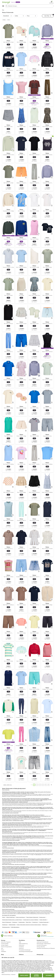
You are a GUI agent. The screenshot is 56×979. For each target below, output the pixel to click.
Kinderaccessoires (6, 927)
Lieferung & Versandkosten (42, 942)
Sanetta (27, 912)
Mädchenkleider (12, 924)
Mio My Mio (28, 842)
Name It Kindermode (6, 922)
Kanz (48, 804)
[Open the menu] (3, 6)
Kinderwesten (42, 917)
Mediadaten (3, 951)
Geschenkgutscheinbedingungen (26, 951)
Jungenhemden (16, 892)
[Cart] (13, 36)
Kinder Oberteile (43, 919)
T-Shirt (14, 842)
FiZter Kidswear (38, 854)
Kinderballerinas (49, 845)
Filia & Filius (23, 912)
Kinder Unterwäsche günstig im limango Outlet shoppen (29, 924)
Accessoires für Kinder (6, 827)
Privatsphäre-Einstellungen (24, 950)
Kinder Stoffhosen (38, 819)
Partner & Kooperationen (6, 946)
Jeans (11, 898)
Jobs (2, 948)
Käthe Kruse (33, 912)
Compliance (21, 946)
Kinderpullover (40, 862)
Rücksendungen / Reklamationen (44, 943)
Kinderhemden (26, 816)
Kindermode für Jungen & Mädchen (30, 919)
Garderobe (13, 871)
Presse (2, 950)
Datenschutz (21, 945)
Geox (32, 854)
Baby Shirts (28, 922)
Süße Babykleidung (15, 927)
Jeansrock (5, 842)
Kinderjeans (42, 808)
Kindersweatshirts (27, 887)
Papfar (3, 917)
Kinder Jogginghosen (20, 917)
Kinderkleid (10, 842)
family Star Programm (6, 942)
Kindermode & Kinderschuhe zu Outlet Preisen (12, 919)
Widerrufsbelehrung (23, 943)
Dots (44, 804)
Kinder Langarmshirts (17, 837)
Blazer (47, 869)
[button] (7, 15)
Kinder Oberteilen (43, 799)
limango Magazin (4, 945)
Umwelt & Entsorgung (41, 945)
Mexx (20, 816)
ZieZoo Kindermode (10, 917)
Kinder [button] (4, 19)
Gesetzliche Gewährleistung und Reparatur (46, 948)
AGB (20, 942)
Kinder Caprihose (31, 830)
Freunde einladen (4, 943)
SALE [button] (8, 19)
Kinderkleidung (12, 880)
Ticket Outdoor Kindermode (32, 917)
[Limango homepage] (6, 2)
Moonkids (22, 867)
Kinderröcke (33, 862)
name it (17, 867)
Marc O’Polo (40, 804)
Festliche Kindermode (43, 922)
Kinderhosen (5, 924)
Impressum (21, 948)
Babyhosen (44, 924)
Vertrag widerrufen (41, 946)
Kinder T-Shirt (19, 869)
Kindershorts (35, 922)
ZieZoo (19, 912)
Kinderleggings (42, 830)
